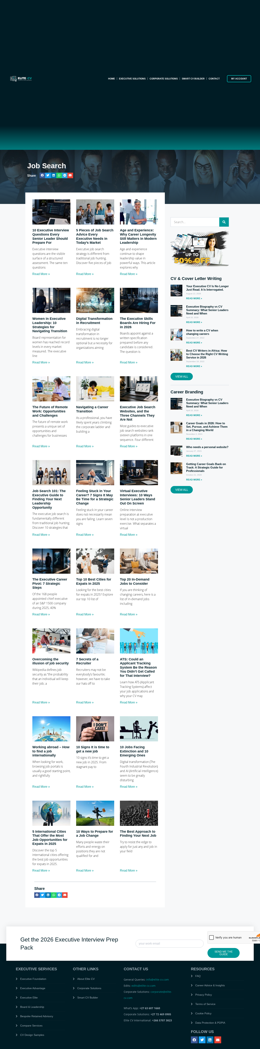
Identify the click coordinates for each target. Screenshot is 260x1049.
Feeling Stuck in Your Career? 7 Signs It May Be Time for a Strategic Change (94, 497)
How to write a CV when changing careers (202, 332)
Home (111, 78)
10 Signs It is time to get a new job (92, 749)
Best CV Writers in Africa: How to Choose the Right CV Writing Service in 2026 (207, 354)
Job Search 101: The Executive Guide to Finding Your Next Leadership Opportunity (49, 499)
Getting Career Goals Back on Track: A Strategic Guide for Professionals (206, 467)
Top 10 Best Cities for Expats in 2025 (93, 581)
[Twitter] (202, 1039)
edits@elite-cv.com (144, 985)
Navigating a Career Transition (92, 409)
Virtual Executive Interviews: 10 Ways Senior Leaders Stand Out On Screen (137, 497)
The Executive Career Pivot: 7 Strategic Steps (49, 583)
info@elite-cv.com (157, 979)
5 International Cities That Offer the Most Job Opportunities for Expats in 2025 (49, 838)
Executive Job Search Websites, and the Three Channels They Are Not (137, 413)
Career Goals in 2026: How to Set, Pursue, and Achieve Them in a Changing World (206, 427)
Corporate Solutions (164, 78)
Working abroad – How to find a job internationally (50, 751)
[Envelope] (217, 1039)
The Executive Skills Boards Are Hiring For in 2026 (138, 323)
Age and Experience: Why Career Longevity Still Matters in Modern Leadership (138, 236)
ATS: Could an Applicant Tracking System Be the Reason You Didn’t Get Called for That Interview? (138, 667)
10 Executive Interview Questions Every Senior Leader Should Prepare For (50, 236)
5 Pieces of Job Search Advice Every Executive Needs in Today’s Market (94, 236)
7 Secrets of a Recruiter (87, 661)
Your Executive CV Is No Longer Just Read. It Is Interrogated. (207, 288)
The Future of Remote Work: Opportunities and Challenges (50, 411)
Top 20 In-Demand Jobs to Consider (134, 581)
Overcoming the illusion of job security (50, 661)
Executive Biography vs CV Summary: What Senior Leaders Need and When (207, 310)
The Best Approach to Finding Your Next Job (138, 834)
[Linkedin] (210, 1039)
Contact (214, 78)
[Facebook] (194, 1039)
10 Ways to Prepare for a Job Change (94, 834)
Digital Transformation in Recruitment (94, 321)
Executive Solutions (132, 78)
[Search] (224, 222)
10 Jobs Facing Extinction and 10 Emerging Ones (134, 751)
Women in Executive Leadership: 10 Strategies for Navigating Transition (49, 325)
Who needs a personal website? (207, 447)
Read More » (41, 274)
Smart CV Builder (193, 78)
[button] (42, 175)
